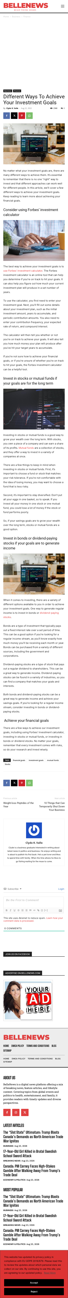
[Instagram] (15, 1112)
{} (42, 910)
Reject (34, 1291)
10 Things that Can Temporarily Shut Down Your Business (52, 806)
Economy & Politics (14, 1180)
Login (61, 888)
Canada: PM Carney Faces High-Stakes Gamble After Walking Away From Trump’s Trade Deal (31, 1170)
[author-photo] (34, 838)
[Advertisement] (34, 54)
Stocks (7, 764)
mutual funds (53, 760)
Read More (50, 1272)
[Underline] (14, 910)
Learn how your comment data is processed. (33, 919)
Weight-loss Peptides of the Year (18, 805)
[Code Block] (34, 910)
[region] (34, 1274)
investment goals (36, 760)
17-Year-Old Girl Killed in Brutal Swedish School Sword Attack (29, 1153)
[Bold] (6, 910)
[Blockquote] (30, 910)
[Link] (38, 910)
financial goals (19, 760)
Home (6, 16)
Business (16, 16)
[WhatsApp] (29, 115)
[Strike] (18, 910)
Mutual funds (26, 447)
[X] (14, 115)
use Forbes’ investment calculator (22, 270)
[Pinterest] (21, 115)
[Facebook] (6, 115)
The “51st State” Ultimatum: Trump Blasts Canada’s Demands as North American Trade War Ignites (33, 1136)
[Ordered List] (22, 910)
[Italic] (10, 910)
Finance (27, 16)
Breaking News (11, 1160)
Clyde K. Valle (12, 108)
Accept (34, 1282)
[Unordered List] (26, 910)
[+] (46, 910)
